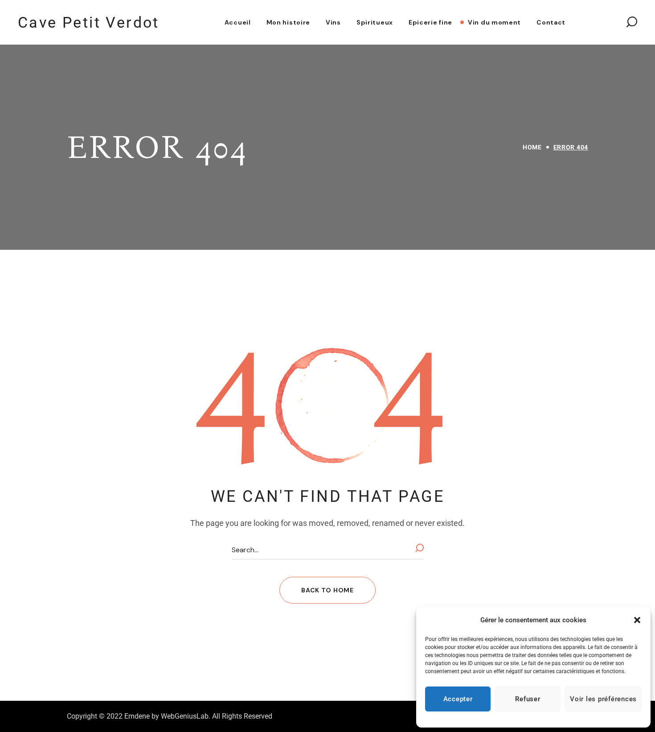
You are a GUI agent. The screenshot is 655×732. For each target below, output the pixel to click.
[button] (637, 620)
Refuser (527, 699)
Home (532, 147)
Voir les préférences (603, 699)
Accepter (458, 699)
